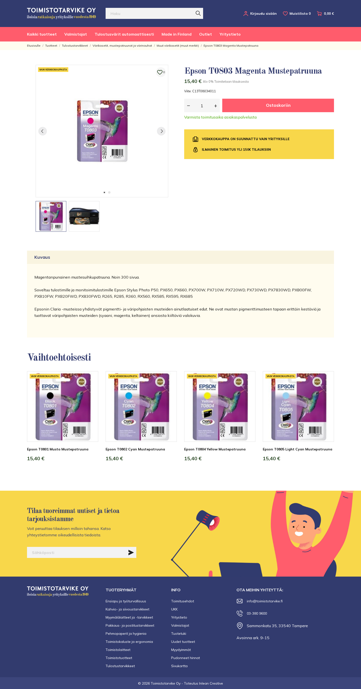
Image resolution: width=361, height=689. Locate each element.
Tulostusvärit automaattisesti (124, 34)
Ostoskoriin (278, 105)
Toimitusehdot (182, 601)
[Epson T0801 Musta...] (91, 389)
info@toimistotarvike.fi (265, 601)
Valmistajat (75, 34)
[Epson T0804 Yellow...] (248, 389)
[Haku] (198, 13)
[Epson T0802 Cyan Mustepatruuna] (169, 389)
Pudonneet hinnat (185, 658)
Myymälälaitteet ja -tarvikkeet (129, 617)
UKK (174, 609)
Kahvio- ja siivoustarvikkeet (127, 609)
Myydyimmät (181, 650)
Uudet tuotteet (183, 641)
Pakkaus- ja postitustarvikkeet (130, 625)
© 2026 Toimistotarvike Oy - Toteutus (168, 683)
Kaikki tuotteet (42, 34)
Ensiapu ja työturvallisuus (126, 601)
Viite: (188, 91)
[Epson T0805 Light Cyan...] (327, 389)
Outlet (205, 34)
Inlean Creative (211, 683)
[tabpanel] (102, 131)
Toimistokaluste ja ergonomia (129, 641)
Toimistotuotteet (119, 658)
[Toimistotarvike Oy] (61, 13)
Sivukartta (179, 666)
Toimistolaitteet (118, 650)
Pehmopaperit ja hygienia (126, 633)
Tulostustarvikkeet (120, 666)
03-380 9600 (257, 613)
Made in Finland (177, 34)
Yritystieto (230, 34)
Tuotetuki (178, 633)
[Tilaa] (131, 552)
